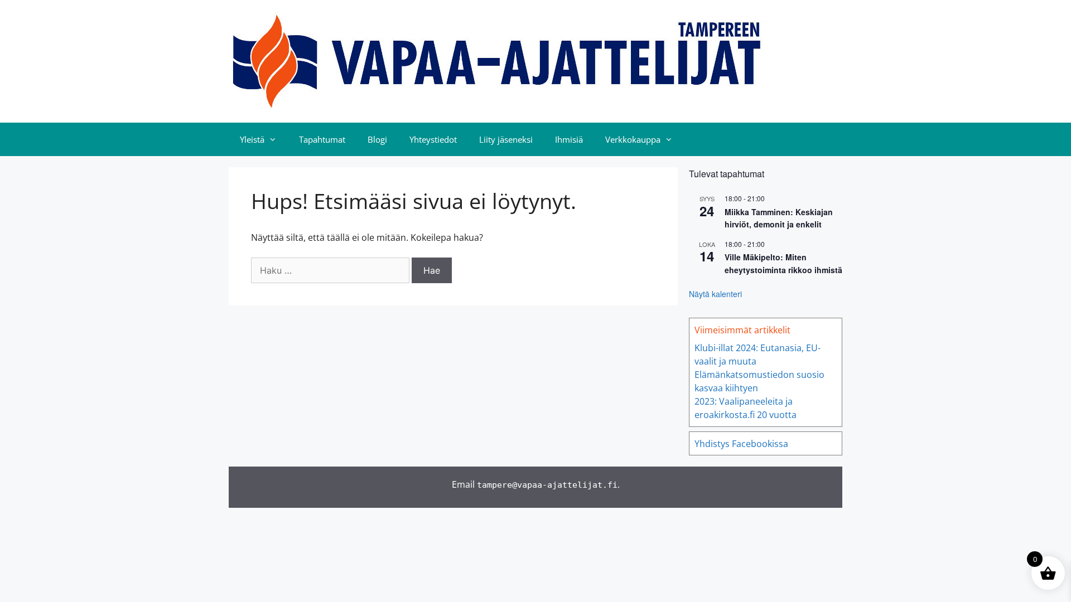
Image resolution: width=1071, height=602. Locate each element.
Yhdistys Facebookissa (741, 444)
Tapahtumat (322, 139)
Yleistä (252, 139)
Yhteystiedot (433, 139)
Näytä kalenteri (715, 293)
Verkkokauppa (632, 139)
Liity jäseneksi (506, 139)
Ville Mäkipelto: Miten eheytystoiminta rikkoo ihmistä (783, 263)
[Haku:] (331, 270)
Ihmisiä (569, 139)
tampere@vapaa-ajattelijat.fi (547, 485)
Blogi (377, 139)
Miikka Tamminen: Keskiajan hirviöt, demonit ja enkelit (779, 218)
